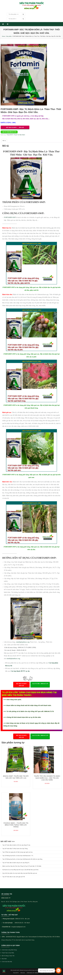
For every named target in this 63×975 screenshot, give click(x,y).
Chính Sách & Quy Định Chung (9, 949)
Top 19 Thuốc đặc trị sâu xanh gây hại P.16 (13, 876)
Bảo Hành (4, 958)
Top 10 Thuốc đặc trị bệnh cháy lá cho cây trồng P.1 (15, 862)
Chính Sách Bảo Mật (7, 961)
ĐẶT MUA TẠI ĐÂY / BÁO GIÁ (21, 684)
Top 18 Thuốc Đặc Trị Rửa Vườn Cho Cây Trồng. (15, 848)
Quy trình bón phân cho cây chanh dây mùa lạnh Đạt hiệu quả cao (19, 873)
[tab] (4, 140)
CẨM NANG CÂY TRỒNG (32, 972)
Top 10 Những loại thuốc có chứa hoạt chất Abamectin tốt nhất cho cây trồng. (22, 859)
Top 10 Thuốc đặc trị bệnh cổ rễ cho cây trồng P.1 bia (16, 845)
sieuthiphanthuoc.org (23, 642)
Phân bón (23, 972)
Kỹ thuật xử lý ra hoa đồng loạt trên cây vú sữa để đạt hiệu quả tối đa (20, 869)
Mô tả (4, 140)
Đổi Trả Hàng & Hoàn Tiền (8, 955)
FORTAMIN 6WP (10, 217)
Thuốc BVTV (10, 134)
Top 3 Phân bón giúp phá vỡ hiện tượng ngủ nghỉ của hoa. (17, 852)
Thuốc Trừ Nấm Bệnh (19, 134)
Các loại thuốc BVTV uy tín (20, 671)
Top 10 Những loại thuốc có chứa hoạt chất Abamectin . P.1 (17, 855)
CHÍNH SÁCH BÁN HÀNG (46, 972)
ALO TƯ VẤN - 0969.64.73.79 (40, 683)
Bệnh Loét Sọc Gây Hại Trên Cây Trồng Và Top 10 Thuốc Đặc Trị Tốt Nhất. (21, 866)
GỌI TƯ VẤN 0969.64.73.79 (9, 132)
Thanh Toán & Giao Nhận (8, 952)
